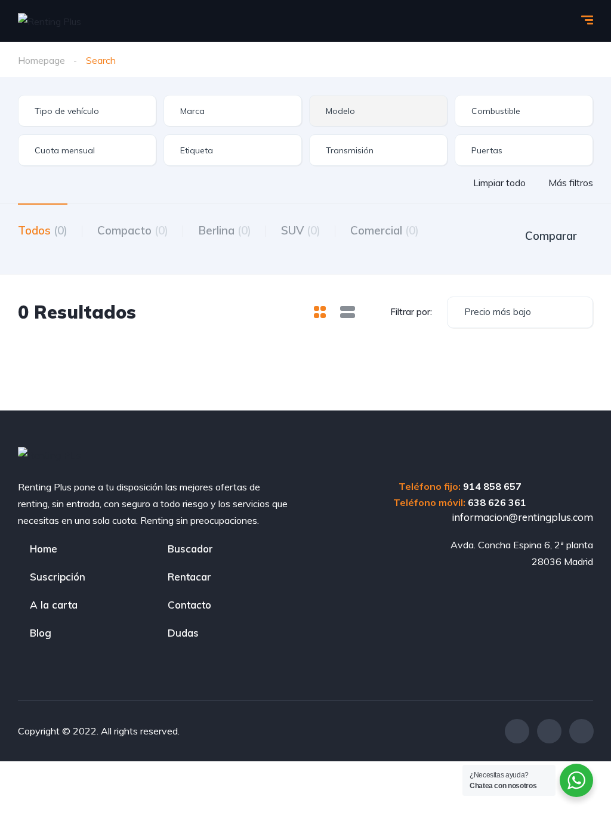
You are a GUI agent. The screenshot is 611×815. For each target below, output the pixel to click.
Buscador (190, 548)
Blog (40, 632)
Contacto (189, 604)
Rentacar (189, 576)
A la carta (54, 604)
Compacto (132, 230)
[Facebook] (517, 731)
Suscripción (57, 576)
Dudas (183, 632)
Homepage (41, 60)
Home (43, 548)
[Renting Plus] (49, 21)
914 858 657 (492, 486)
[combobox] (87, 110)
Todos (42, 230)
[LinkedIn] (581, 731)
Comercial (384, 230)
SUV (300, 230)
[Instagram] (549, 731)
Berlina (224, 230)
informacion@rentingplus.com (521, 517)
